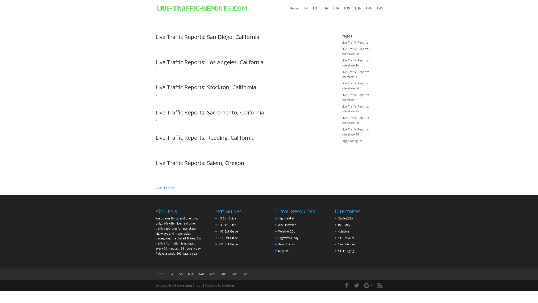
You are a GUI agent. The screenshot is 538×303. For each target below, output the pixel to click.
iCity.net (283, 251)
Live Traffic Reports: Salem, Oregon (200, 163)
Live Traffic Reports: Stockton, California (206, 87)
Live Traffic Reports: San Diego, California (207, 37)
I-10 (325, 8)
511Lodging (346, 251)
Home (294, 8)
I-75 (347, 8)
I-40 (336, 8)
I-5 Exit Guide (227, 218)
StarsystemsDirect (187, 285)
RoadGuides (286, 244)
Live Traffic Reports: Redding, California (205, 137)
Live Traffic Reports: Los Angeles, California (210, 62)
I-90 (369, 8)
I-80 (358, 8)
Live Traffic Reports (355, 42)
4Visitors (343, 231)
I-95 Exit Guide (228, 231)
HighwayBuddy (288, 238)
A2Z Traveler (287, 225)
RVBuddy (344, 225)
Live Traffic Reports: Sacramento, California (210, 112)
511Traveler (346, 238)
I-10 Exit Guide (228, 238)
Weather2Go (286, 231)
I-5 (315, 8)
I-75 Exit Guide (228, 244)
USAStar (228, 285)
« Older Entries (165, 188)
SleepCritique (347, 244)
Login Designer (352, 141)
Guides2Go (345, 218)
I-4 (306, 8)
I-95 (379, 8)
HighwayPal (286, 218)
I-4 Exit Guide (227, 225)
